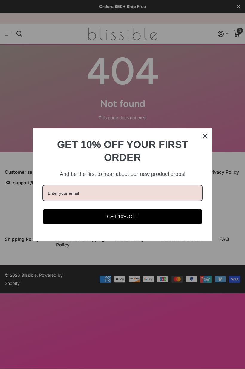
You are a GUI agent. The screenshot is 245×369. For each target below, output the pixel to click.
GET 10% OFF (122, 216)
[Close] (205, 135)
